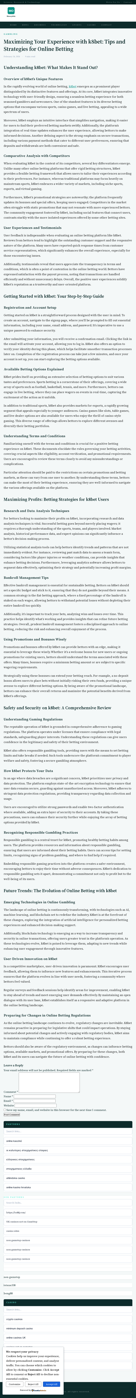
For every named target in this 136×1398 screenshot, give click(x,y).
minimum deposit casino (19, 1328)
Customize (14, 1384)
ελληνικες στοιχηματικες (20, 1159)
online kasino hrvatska (18, 1187)
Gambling (11, 34)
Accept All (51, 1384)
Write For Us (113, 2)
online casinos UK (16, 1337)
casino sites (12, 1231)
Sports (77, 25)
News (25, 25)
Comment (11, 1092)
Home (13, 25)
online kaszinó (14, 1141)
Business (40, 25)
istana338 (9, 1285)
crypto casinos (14, 1319)
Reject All (33, 1384)
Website (9, 1105)
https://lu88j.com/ (16, 1212)
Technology (59, 25)
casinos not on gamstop (19, 1346)
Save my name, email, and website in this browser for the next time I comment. (56, 1110)
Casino (91, 25)
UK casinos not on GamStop (21, 1221)
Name (8, 1096)
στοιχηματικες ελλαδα (19, 1168)
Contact (128, 2)
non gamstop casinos (18, 1240)
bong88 (8, 1293)
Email (8, 1101)
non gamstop (12, 1277)
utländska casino (15, 1178)
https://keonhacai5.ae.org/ (20, 1365)
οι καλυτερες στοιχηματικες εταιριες (27, 1150)
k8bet (72, 86)
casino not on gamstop (18, 1356)
